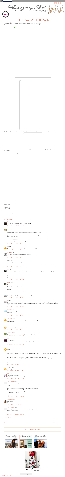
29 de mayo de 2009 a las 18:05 (16, 315)
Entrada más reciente (10, 422)
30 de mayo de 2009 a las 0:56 (15, 335)
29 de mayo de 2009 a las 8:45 (15, 249)
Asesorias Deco (14, 3)
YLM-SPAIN (9, 367)
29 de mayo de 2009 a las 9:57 (15, 266)
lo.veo (8, 246)
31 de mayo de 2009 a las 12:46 (15, 364)
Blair (8, 338)
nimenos (8, 282)
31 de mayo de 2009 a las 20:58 (15, 378)
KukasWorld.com (10, 399)
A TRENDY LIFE (10, 252)
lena (8, 300)
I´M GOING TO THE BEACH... (32, 20)
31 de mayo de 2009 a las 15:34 (15, 370)
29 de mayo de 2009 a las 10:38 (16, 279)
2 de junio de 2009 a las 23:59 (15, 414)
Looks (29, 3)
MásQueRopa (9, 309)
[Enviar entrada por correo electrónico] (12, 213)
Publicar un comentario (8, 417)
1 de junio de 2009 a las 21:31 (15, 404)
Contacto (23, 3)
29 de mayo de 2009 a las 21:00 (16, 329)
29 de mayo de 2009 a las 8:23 (15, 243)
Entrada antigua (57, 422)
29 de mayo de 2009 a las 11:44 (15, 291)
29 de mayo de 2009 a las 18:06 (16, 323)
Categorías (36, 3)
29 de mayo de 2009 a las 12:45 (15, 306)
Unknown (9, 347)
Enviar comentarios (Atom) (35, 429)
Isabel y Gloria (9, 318)
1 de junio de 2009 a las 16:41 (15, 396)
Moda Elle (9, 228)
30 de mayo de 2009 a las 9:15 (15, 344)
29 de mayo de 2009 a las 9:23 (15, 257)
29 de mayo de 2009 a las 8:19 (15, 225)
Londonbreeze (10, 332)
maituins (8, 373)
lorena (8, 269)
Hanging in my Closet (11, 381)
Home (6, 3)
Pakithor (8, 221)
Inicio (34, 422)
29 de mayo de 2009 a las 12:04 (16, 297)
